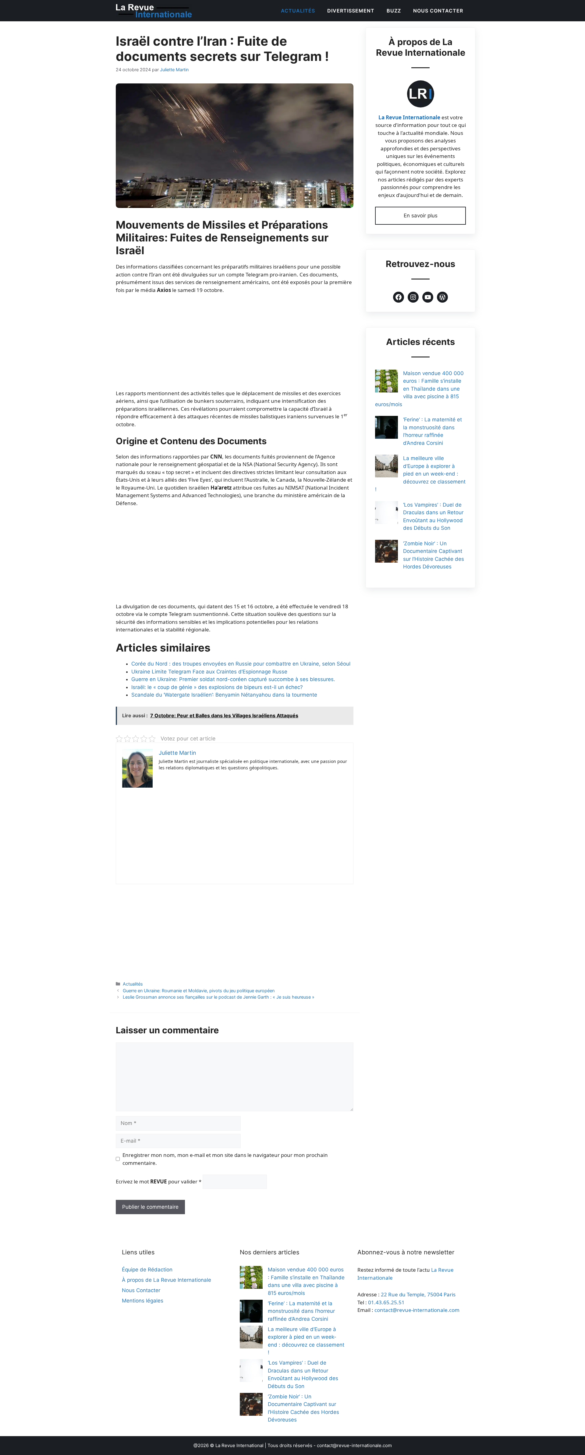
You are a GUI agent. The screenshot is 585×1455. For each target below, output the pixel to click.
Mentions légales (142, 1301)
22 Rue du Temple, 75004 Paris (418, 1294)
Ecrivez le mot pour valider (158, 1181)
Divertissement (350, 11)
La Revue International (239, 1445)
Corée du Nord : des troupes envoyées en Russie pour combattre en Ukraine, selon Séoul (240, 664)
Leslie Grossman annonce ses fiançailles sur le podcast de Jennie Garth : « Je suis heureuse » (218, 997)
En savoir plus (421, 216)
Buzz (394, 11)
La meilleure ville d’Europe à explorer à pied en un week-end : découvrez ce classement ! (420, 473)
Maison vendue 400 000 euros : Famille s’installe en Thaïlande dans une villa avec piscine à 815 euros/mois (419, 388)
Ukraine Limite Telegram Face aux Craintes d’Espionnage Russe (209, 672)
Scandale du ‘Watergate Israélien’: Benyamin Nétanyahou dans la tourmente (224, 695)
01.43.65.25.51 (386, 1302)
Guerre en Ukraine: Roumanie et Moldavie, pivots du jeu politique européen (199, 990)
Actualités (298, 11)
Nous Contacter (438, 11)
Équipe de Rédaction (147, 1270)
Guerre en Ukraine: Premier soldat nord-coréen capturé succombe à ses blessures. (233, 679)
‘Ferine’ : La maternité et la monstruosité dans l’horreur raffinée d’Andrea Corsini (301, 1311)
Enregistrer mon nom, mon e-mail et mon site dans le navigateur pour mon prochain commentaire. (225, 1158)
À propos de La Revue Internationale (166, 1280)
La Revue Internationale (409, 117)
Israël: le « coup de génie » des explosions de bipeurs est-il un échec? (217, 687)
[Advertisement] (234, 344)
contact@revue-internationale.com (416, 1309)
